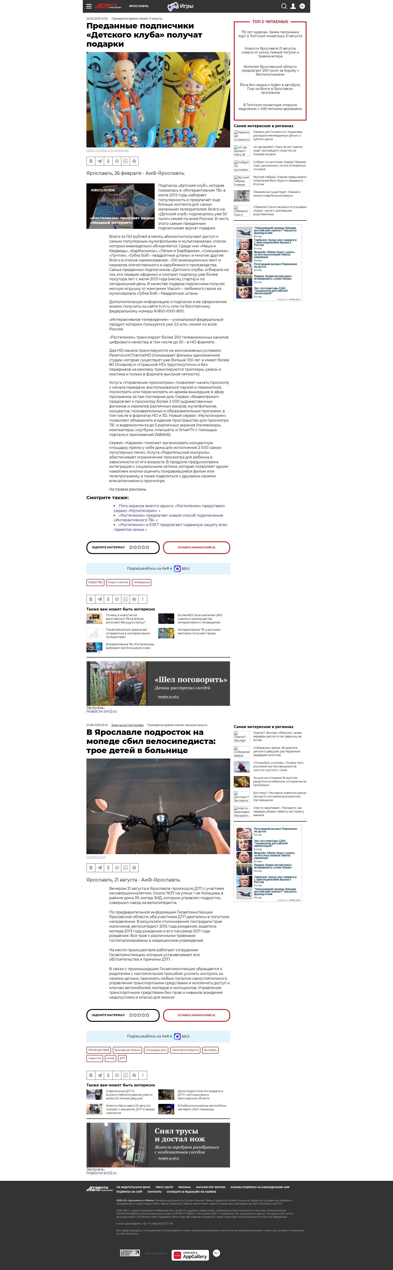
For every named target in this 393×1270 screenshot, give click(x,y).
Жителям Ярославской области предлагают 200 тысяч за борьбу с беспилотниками (270, 70)
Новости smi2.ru (101, 711)
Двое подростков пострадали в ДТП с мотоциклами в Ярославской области (200, 1094)
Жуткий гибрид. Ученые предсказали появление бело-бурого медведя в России (279, 180)
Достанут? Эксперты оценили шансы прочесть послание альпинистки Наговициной (279, 796)
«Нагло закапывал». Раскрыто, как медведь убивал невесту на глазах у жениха (278, 811)
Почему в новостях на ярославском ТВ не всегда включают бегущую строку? (126, 618)
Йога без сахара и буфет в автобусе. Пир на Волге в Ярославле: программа (270, 89)
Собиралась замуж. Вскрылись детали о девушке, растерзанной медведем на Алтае (276, 751)
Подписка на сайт (129, 1191)
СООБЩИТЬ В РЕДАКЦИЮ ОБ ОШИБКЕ (191, 1191)
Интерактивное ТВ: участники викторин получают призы (199, 631)
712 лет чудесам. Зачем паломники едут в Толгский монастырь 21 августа (270, 34)
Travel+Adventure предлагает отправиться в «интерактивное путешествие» (128, 633)
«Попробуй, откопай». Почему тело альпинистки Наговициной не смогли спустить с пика (278, 766)
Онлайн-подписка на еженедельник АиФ (260, 1187)
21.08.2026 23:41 (97, 725)
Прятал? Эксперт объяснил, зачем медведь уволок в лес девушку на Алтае (277, 736)
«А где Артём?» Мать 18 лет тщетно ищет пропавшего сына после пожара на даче (278, 150)
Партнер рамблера (155, 1253)
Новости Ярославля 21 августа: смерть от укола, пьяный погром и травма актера (270, 52)
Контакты (154, 1191)
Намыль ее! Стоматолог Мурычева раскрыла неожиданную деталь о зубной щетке (277, 135)
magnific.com (96, 857)
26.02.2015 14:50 (97, 18)
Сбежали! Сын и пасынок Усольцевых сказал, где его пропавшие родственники (280, 210)
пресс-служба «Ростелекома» (107, 150)
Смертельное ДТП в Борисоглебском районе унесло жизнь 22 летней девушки (129, 1094)
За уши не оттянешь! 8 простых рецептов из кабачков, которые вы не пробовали (279, 781)
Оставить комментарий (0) (196, 547)
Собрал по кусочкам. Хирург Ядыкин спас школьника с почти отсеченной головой (279, 165)
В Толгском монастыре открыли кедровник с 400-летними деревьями (270, 107)
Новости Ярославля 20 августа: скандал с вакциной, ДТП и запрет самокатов (130, 1109)
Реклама (184, 1187)
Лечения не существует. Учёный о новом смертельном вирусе (277, 193)
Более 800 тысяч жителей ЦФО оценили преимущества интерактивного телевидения (200, 618)
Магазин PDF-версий (210, 1187)
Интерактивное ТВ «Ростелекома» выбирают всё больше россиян (130, 646)
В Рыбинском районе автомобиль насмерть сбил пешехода (202, 1107)
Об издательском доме (133, 1187)
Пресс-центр (164, 1187)
